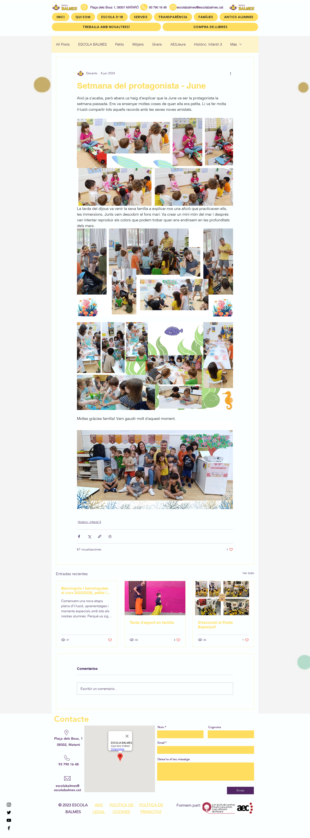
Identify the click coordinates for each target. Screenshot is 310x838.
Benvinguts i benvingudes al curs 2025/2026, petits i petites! (84, 590)
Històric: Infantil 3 (208, 44)
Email (161, 742)
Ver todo (248, 573)
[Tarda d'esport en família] (155, 598)
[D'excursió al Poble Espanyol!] (223, 598)
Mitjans (138, 44)
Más (233, 44)
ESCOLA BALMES (92, 44)
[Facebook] (9, 828)
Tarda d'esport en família (152, 622)
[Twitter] (9, 812)
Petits (119, 44)
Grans (157, 44)
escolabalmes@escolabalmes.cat (195, 7)
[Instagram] (9, 804)
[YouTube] (9, 820)
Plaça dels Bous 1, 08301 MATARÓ (114, 7)
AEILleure (178, 44)
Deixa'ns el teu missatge (174, 759)
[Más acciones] (230, 73)
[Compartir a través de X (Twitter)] (89, 536)
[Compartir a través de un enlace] (100, 536)
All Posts (63, 44)
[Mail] (173, 7)
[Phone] (144, 7)
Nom (161, 727)
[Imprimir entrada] (110, 536)
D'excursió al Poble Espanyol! (215, 624)
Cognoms (214, 727)
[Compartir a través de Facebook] (79, 536)
